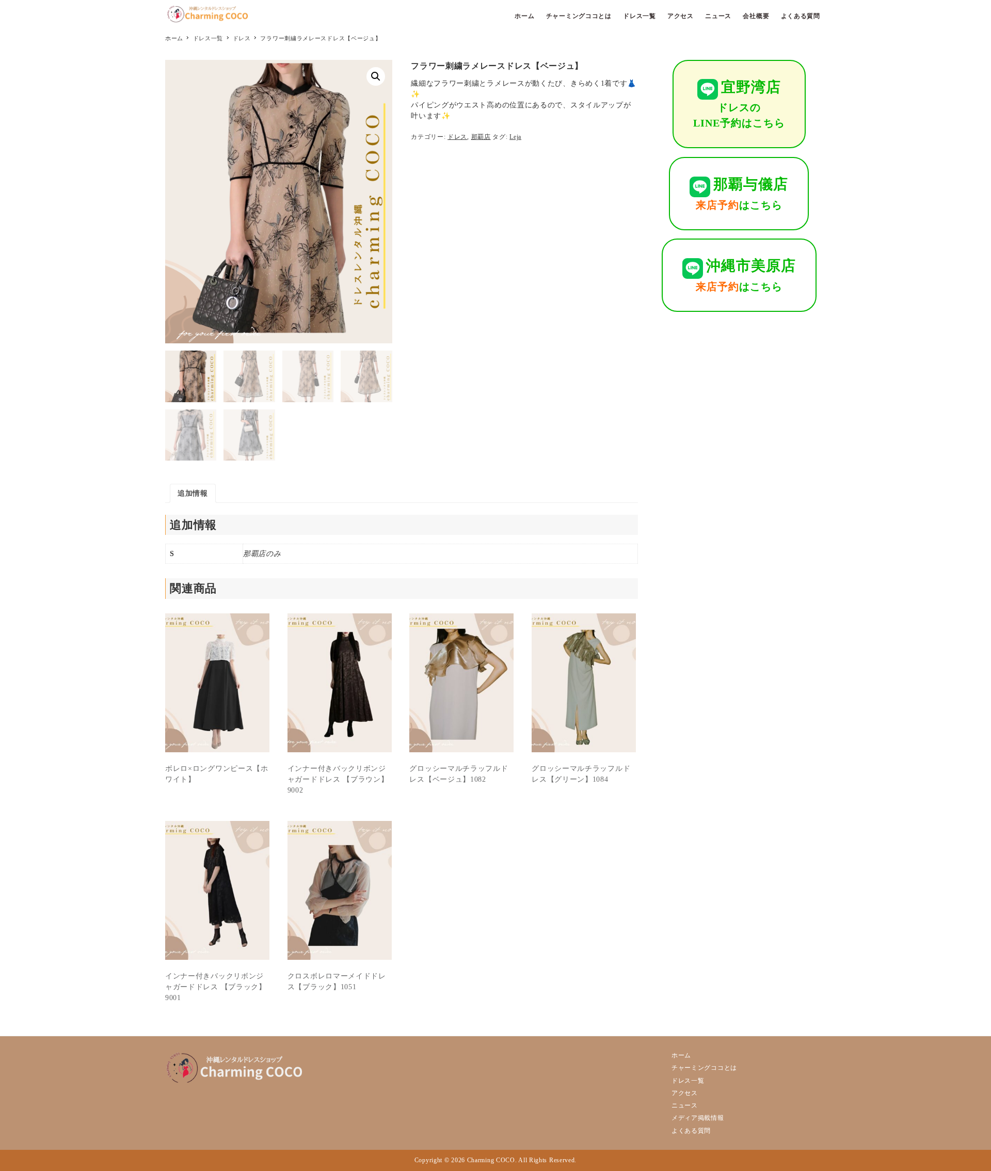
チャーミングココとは (704, 1067)
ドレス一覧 (688, 1080)
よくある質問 (691, 1130)
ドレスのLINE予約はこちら (739, 104)
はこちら (742, 193)
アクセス (685, 1093)
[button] (375, 76)
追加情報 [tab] (193, 493)
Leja (515, 136)
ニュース (685, 1105)
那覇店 (481, 136)
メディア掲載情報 (698, 1117)
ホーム (681, 1055)
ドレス (457, 136)
